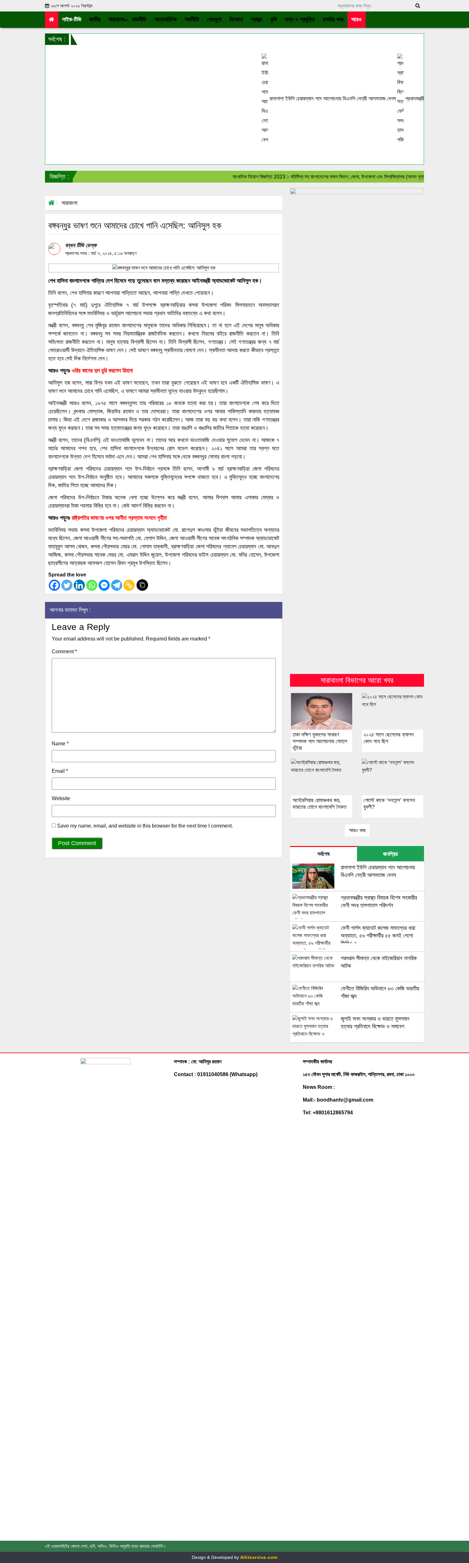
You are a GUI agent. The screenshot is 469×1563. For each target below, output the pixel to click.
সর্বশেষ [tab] (323, 854)
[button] (95, 19)
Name (60, 743)
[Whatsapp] (91, 585)
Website (61, 798)
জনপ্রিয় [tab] (390, 854)
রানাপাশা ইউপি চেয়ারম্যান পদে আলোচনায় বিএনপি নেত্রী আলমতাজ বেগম (299, 99)
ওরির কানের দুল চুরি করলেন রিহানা (102, 370)
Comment (64, 651)
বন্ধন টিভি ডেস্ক (80, 245)
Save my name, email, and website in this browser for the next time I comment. (145, 826)
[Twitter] (66, 585)
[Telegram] (116, 585)
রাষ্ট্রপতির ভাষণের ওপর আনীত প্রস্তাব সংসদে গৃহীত (119, 518)
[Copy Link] (129, 585)
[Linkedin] (79, 585)
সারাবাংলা (69, 203)
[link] (356, 19)
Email (60, 771)
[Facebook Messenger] (104, 585)
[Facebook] (54, 585)
